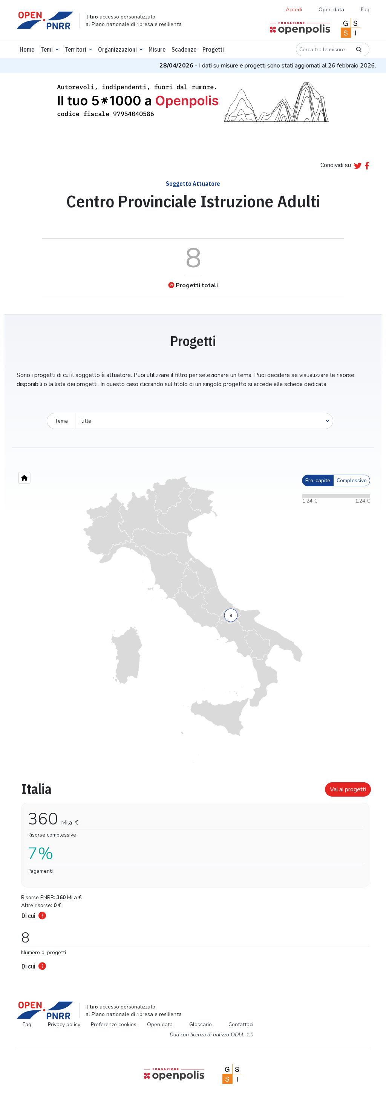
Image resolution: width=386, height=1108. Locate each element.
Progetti (213, 49)
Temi (46, 49)
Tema (61, 421)
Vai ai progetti (348, 789)
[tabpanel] (193, 873)
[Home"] (24, 477)
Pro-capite (317, 480)
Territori (75, 49)
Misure (157, 49)
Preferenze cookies (113, 1024)
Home (27, 49)
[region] (193, 619)
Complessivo (352, 480)
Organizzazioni (117, 49)
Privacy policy (64, 1024)
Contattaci (240, 1024)
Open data (331, 9)
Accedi (294, 9)
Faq (365, 9)
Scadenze (184, 49)
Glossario (200, 1024)
